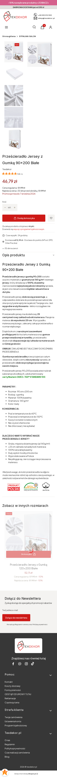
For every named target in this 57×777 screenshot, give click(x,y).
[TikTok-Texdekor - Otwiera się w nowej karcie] (32, 664)
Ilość (4, 202)
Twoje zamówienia (13, 717)
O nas (7, 740)
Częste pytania (12, 702)
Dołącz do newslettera (16, 617)
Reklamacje (10, 698)
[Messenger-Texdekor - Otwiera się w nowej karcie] (19, 664)
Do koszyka (26, 554)
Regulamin (10, 744)
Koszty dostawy (12, 686)
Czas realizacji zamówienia (17, 752)
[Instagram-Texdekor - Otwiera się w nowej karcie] (26, 664)
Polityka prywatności (15, 748)
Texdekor (7, 169)
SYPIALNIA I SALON (27, 36)
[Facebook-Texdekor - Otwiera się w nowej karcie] (13, 664)
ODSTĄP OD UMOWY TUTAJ (18, 694)
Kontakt (9, 681)
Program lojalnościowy (16, 725)
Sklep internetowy (25, 774)
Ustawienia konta (13, 721)
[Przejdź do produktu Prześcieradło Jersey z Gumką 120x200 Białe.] (28, 535)
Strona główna (8, 36)
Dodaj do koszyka (26, 218)
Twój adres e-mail (10, 610)
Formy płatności (13, 690)
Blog (7, 756)
